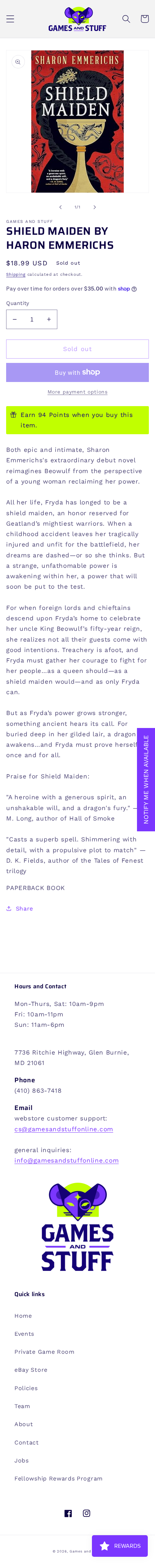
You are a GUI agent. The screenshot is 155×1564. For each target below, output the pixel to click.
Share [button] (24, 908)
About (23, 1424)
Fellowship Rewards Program (58, 1478)
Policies (26, 1388)
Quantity (18, 303)
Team (22, 1406)
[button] (10, 19)
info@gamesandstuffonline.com (66, 1160)
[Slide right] (94, 207)
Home (23, 1315)
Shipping (15, 274)
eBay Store (31, 1369)
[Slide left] (60, 207)
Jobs (21, 1460)
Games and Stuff (86, 1551)
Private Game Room (44, 1351)
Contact (26, 1442)
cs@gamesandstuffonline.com (63, 1129)
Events (24, 1333)
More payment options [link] (78, 392)
